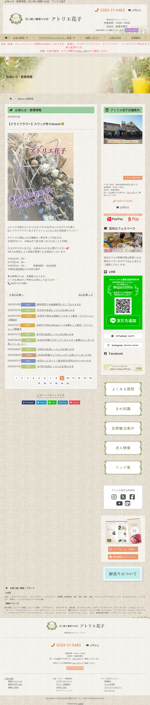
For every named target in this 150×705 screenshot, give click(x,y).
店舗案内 (135, 37)
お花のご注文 (61, 687)
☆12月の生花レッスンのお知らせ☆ (55, 310)
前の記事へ (17, 294)
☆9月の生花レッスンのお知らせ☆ (55, 349)
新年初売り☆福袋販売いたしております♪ (58, 304)
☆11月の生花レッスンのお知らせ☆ (55, 334)
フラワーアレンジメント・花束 (55, 37)
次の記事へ (85, 294)
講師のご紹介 (13, 687)
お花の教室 (19, 37)
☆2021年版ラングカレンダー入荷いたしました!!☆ (64, 354)
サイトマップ (109, 690)
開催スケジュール (15, 681)
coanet (80, 704)
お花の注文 (115, 37)
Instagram (125, 345)
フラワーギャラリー (64, 681)
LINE (113, 192)
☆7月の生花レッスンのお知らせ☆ (55, 366)
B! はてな (63, 402)
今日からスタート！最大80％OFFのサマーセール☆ (63, 360)
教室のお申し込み (15, 684)
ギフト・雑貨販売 (63, 684)
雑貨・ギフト (93, 37)
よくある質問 (109, 684)
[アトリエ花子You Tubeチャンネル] (119, 503)
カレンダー (83, 50)
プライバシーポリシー (113, 687)
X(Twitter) (125, 336)
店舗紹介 (107, 681)
